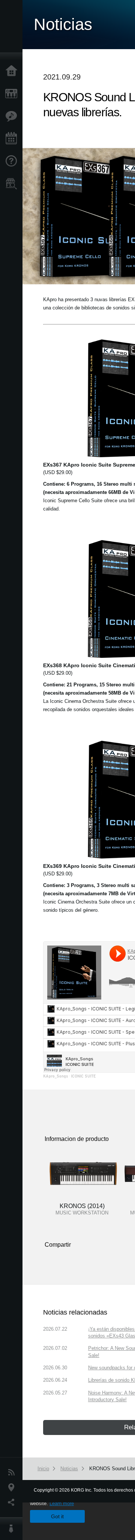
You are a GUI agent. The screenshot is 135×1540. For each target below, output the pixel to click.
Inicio (13, 71)
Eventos (13, 139)
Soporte (13, 161)
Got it (57, 1516)
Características (13, 116)
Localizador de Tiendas (13, 186)
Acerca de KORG (13, 1528)
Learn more (62, 1503)
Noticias (13, 1472)
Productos (13, 94)
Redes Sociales (13, 1502)
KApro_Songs (55, 1076)
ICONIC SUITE (83, 1076)
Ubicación (13, 1487)
